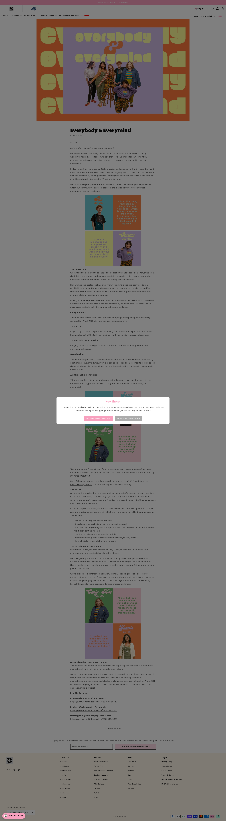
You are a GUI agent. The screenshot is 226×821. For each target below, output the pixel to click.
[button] (13, 816)
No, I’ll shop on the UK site (128, 418)
